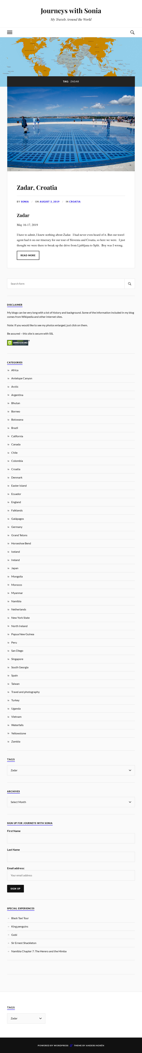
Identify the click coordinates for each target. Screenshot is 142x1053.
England (16, 502)
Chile (14, 452)
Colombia (17, 460)
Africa (14, 370)
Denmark (16, 477)
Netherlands (18, 609)
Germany (16, 526)
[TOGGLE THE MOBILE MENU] (9, 32)
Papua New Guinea (22, 634)
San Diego (17, 650)
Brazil (14, 427)
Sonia (25, 201)
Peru (14, 642)
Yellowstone (18, 733)
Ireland (15, 560)
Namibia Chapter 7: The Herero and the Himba (38, 951)
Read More (28, 255)
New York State (20, 617)
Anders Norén (95, 1045)
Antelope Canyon (21, 378)
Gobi (14, 934)
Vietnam (16, 716)
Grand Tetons (19, 535)
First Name (14, 830)
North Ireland (19, 626)
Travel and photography (25, 691)
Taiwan (15, 683)
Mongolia (17, 576)
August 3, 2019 (50, 201)
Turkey (15, 700)
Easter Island (19, 485)
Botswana (17, 419)
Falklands (17, 510)
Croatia (75, 201)
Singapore (17, 659)
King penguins (19, 926)
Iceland (15, 551)
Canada (15, 444)
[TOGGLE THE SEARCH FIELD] (132, 32)
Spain (14, 675)
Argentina (17, 394)
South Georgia (19, 667)
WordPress (61, 1045)
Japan (14, 568)
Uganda (16, 708)
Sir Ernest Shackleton (23, 942)
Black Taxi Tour (20, 918)
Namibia (16, 601)
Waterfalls (17, 725)
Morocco (16, 584)
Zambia (15, 741)
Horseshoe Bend (21, 543)
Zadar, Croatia (37, 187)
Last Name (13, 849)
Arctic (14, 386)
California (17, 436)
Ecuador (16, 493)
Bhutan (15, 403)
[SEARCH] (130, 284)
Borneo (15, 411)
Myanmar (17, 592)
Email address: (16, 868)
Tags (11, 759)
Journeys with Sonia (71, 10)
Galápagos (17, 518)
